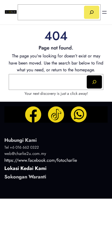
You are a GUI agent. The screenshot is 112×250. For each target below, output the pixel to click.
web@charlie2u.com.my (25, 154)
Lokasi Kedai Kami (25, 168)
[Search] (94, 82)
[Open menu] (104, 12)
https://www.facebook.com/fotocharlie (40, 160)
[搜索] (91, 12)
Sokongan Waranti (25, 176)
